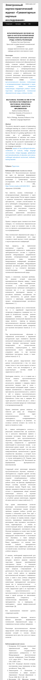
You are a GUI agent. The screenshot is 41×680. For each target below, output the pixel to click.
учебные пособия (26, 93)
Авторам (18, 24)
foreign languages (21, 153)
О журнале (9, 24)
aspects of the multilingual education (24, 148)
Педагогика (15, 166)
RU (25, 24)
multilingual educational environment (16, 157)
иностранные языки (13, 86)
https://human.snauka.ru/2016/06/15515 (17, 186)
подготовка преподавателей (15, 91)
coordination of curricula (13, 150)
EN (29, 24)
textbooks (32, 157)
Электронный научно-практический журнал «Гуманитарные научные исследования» (20, 12)
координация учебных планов (25, 89)
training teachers (10, 159)
